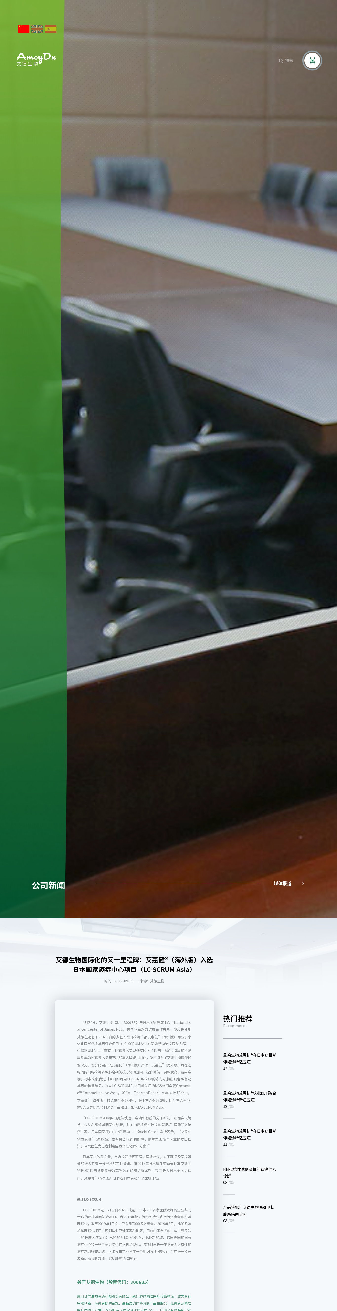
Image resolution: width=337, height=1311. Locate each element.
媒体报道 (289, 883)
